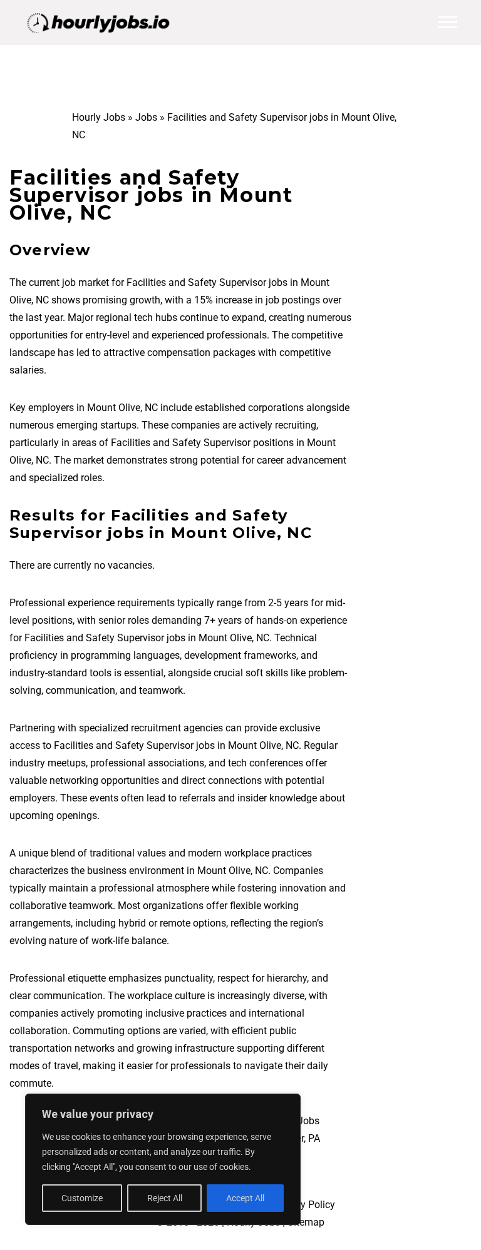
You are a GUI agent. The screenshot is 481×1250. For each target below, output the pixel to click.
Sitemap (305, 1222)
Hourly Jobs (98, 117)
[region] (163, 1159)
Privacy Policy (304, 1205)
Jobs (146, 117)
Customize (82, 1198)
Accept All (245, 1198)
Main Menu (447, 22)
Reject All (164, 1198)
